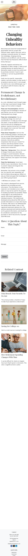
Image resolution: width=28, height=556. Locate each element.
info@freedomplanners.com (14, 543)
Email (2, 236)
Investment (14, 554)
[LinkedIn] (16, 546)
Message (3, 244)
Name (2, 227)
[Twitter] (14, 546)
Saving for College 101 (10, 326)
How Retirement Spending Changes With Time (12, 355)
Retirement (14, 552)
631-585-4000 (16, 534)
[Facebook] (11, 546)
